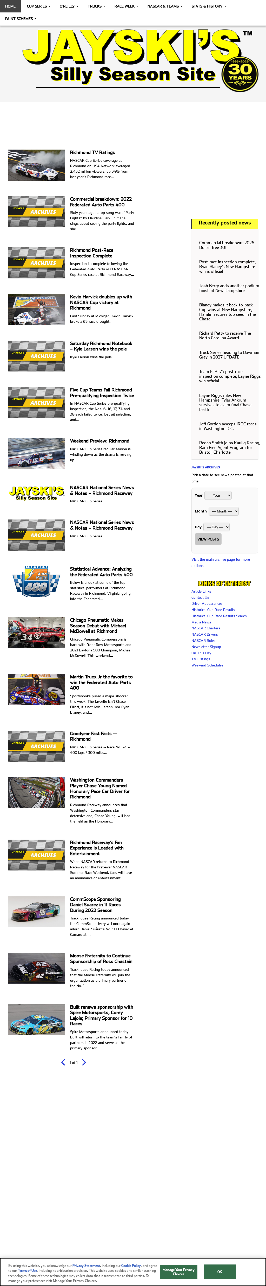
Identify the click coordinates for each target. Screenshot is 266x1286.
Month (201, 511)
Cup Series (37, 6)
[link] (133, 61)
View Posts (208, 539)
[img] (133, 61)
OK (219, 1272)
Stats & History (207, 6)
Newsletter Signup (206, 647)
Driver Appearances (207, 603)
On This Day (201, 653)
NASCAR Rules (203, 640)
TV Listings (200, 659)
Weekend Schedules (207, 665)
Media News (201, 622)
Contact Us (200, 597)
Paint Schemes (19, 19)
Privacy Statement (86, 1266)
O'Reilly (67, 6)
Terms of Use (27, 1271)
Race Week (125, 6)
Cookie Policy (131, 1266)
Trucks (95, 6)
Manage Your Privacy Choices (178, 1272)
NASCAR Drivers (204, 634)
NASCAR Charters (205, 628)
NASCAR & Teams (163, 6)
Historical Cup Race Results (213, 610)
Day (198, 526)
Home (10, 6)
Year (199, 495)
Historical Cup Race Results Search (219, 616)
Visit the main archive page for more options (220, 562)
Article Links (201, 591)
